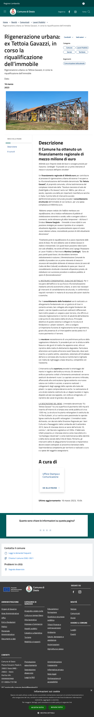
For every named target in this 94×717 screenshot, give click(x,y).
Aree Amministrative (10, 613)
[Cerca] (88, 11)
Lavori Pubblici (39, 22)
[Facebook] (68, 11)
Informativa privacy (55, 669)
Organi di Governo (9, 609)
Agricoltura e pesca (55, 648)
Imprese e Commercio (33, 624)
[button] (47, 713)
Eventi (73, 634)
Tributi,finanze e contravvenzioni (54, 626)
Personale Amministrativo (7, 632)
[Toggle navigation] (4, 11)
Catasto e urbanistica (33, 632)
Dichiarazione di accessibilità (54, 680)
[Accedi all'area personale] (83, 3)
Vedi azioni (80, 37)
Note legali (51, 673)
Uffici (3, 617)
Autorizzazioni (53, 644)
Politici (4, 626)
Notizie (73, 609)
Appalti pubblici (30, 628)
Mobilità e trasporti (32, 641)
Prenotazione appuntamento (30, 663)
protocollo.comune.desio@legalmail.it (21, 687)
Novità (14, 22)
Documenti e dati (8, 638)
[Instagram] (74, 11)
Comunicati (24, 22)
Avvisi (73, 617)
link (70, 702)
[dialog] (47, 702)
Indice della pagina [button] (14, 139)
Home (5, 22)
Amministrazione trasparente (54, 663)
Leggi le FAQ (29, 677)
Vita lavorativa (30, 619)
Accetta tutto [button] (37, 707)
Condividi (67, 37)
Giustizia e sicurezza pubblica (55, 618)
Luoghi (73, 629)
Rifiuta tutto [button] (57, 707)
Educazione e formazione (52, 610)
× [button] (91, 690)
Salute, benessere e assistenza (55, 638)
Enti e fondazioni (8, 622)
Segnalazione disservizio (29, 671)
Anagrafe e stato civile (33, 610)
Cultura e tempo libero (33, 615)
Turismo (27, 637)
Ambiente (51, 632)
